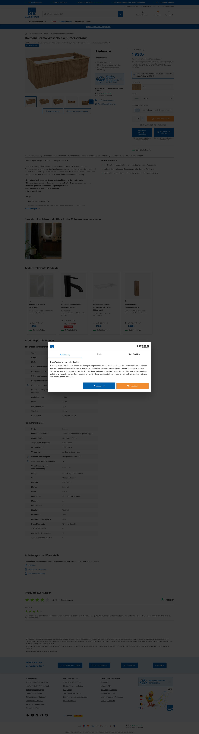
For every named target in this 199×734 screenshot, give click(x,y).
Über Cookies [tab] (134, 354)
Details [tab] (99, 354)
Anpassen (98, 386)
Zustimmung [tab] (65, 354)
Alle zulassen (132, 386)
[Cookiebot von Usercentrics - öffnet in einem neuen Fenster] (139, 346)
